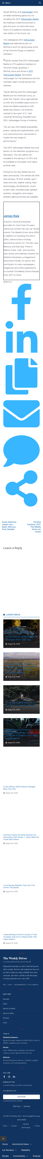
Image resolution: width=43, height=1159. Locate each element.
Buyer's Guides (8, 1013)
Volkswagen (27, 12)
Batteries (6, 1057)
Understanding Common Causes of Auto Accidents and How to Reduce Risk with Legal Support (20, 936)
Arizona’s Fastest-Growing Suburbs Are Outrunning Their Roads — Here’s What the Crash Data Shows (21, 837)
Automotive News (20, 1144)
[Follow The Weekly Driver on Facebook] (4, 1077)
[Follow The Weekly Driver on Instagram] (9, 1077)
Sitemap (27, 1106)
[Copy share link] (21, 394)
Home (5, 1144)
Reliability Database (10, 1037)
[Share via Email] (21, 431)
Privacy (37, 1126)
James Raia (11, 216)
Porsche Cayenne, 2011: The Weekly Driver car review (34, 527)
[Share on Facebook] (21, 319)
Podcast (6, 1018)
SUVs (5, 1023)
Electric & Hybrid (9, 1008)
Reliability (25, 1150)
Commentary (19, 1156)
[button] (40, 3)
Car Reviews (8, 1150)
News (5, 1004)
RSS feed (16, 1106)
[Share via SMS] (21, 468)
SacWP (30, 1116)
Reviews (6, 999)
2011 (31, 71)
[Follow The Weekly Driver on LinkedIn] (14, 1077)
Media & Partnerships (26, 1125)
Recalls (5, 1047)
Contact (14, 1126)
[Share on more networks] (21, 506)
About (5, 1126)
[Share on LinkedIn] (21, 356)
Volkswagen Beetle (29, 19)
